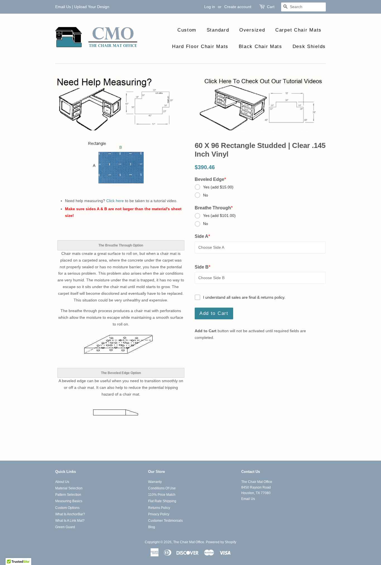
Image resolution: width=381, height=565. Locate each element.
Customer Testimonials (165, 521)
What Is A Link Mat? (70, 521)
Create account (237, 6)
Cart (270, 6)
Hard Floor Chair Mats (200, 46)
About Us (62, 482)
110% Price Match (161, 495)
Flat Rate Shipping (162, 501)
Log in (209, 6)
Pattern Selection (68, 495)
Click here (115, 200)
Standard (218, 30)
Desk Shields (309, 46)
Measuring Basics (68, 501)
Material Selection (69, 488)
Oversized (252, 30)
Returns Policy (159, 508)
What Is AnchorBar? (70, 514)
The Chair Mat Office (188, 542)
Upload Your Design (91, 6)
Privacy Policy (158, 514)
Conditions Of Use (162, 488)
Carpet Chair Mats (298, 30)
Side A (205, 237)
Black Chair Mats (260, 46)
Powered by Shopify (221, 542)
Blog (151, 527)
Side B (205, 267)
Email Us (63, 6)
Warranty (155, 482)
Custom (186, 30)
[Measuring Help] (190, 103)
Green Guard (65, 527)
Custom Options (67, 508)
